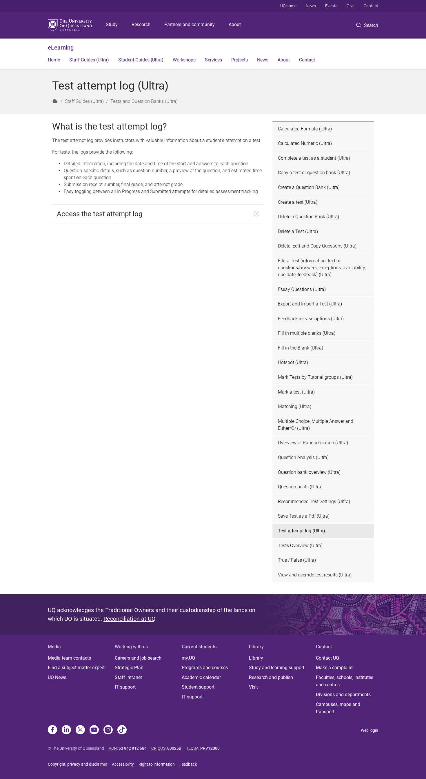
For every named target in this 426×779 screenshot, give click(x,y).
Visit (253, 687)
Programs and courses (205, 667)
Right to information (157, 764)
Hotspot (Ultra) (293, 362)
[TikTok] (122, 730)
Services (213, 60)
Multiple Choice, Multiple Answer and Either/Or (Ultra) (315, 424)
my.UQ (188, 658)
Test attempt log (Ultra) (301, 531)
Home (54, 60)
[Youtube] (94, 730)
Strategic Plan (129, 667)
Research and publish (271, 677)
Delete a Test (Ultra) (298, 231)
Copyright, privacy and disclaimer (77, 764)
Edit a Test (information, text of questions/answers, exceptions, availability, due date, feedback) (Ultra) (322, 267)
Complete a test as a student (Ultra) (314, 158)
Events (331, 5)
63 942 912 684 (133, 748)
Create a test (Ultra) (297, 202)
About (235, 24)
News (311, 5)
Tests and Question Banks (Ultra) (144, 101)
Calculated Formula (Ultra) (305, 129)
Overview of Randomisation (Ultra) (313, 442)
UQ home (288, 5)
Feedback (188, 764)
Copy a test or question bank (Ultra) (314, 172)
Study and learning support (276, 667)
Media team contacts (69, 658)
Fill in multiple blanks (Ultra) (306, 333)
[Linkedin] (66, 730)
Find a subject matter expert (76, 667)
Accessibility (123, 764)
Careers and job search (138, 658)
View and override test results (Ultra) (315, 575)
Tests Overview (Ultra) (300, 545)
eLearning (61, 47)
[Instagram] (108, 730)
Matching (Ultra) (294, 406)
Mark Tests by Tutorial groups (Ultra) (315, 377)
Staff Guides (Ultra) (89, 60)
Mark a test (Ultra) (296, 392)
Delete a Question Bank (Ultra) (308, 216)
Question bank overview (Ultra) (309, 472)
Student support (198, 687)
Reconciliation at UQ (129, 618)
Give (350, 5)
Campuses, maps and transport (338, 708)
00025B (174, 748)
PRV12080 (210, 748)
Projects (239, 60)
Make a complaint (334, 667)
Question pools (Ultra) (300, 486)
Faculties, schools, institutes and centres (344, 681)
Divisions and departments (343, 694)
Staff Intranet (128, 677)
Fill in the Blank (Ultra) (300, 348)
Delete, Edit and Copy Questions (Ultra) (317, 246)
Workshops (184, 60)
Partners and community (189, 24)
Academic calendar (201, 677)
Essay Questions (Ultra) (302, 289)
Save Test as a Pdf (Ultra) (303, 516)
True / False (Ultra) (297, 560)
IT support (125, 687)
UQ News (57, 677)
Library (256, 658)
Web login (369, 730)
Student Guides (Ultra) (140, 60)
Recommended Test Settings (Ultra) (314, 501)
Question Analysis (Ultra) (303, 457)
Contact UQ (327, 658)
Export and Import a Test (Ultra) (310, 304)
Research (141, 24)
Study (112, 24)
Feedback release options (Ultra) (311, 318)
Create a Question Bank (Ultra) (309, 187)
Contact (371, 5)
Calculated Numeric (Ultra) (305, 143)
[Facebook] (52, 730)
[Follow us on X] (80, 730)
